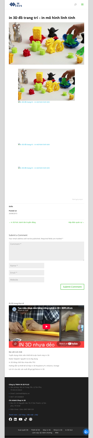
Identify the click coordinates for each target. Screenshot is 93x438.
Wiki (56, 433)
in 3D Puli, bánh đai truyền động (22, 222)
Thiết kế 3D (35, 430)
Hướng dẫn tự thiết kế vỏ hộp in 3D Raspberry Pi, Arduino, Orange (34, 366)
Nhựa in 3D (58, 430)
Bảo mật (30, 415)
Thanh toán (13, 415)
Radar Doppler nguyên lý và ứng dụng (23, 359)
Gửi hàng (22, 415)
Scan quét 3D (23, 430)
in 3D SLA (68, 430)
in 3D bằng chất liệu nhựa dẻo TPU (22, 362)
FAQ (36, 415)
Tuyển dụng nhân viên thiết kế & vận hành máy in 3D (29, 355)
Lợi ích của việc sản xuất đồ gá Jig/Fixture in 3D (26, 369)
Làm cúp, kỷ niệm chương (42, 433)
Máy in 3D (47, 430)
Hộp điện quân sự (76, 222)
